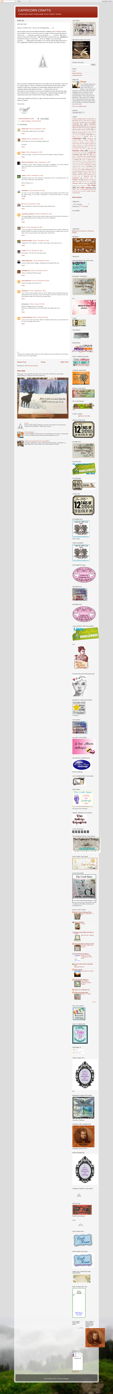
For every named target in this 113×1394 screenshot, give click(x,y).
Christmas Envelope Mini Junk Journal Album (37, 441)
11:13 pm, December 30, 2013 (36, 290)
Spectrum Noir (88, 176)
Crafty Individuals (89, 145)
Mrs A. (23, 227)
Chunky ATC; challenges (78, 142)
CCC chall (85, 134)
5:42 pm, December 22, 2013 (32, 204)
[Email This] (41, 119)
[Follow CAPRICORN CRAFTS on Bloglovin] (79, 696)
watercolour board (76, 191)
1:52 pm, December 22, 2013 (36, 190)
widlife (83, 191)
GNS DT (86, 154)
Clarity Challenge (90, 142)
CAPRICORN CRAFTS (34, 10)
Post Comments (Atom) (31, 365)
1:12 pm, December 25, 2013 (41, 260)
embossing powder (76, 152)
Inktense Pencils (81, 161)
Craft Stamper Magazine (81, 979)
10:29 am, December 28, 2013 (38, 270)
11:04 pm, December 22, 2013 (43, 214)
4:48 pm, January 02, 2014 (36, 304)
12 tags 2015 (85, 120)
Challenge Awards (77, 75)
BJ (22, 204)
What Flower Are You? (79, 1314)
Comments (78, 1052)
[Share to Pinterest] (48, 119)
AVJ (79, 131)
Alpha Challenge (26, 121)
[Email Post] (38, 118)
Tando (73, 185)
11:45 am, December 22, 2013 (34, 175)
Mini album (81, 164)
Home (43, 362)
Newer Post (21, 362)
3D (77, 122)
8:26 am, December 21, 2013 (35, 139)
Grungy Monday (91, 156)
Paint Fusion (85, 168)
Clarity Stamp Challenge (81, 954)
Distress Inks (78, 151)
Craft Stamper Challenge (88, 143)
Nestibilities (89, 166)
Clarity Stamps (76, 143)
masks (75, 164)
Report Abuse (77, 197)
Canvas (88, 133)
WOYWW (76, 192)
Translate (85, 206)
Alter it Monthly (90, 126)
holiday (83, 159)
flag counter (75, 1371)
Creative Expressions (78, 147)
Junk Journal (90, 161)
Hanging (76, 159)
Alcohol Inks (87, 122)
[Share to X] (44, 119)
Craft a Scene (78, 969)
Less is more (85, 163)
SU (87, 181)
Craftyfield (25, 190)
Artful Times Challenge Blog (82, 912)
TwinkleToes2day (27, 240)
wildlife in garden (91, 191)
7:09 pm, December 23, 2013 (34, 227)
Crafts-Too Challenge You (82, 989)
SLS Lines (77, 176)
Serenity (83, 923)
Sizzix (94, 174)
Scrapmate (25, 290)
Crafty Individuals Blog (81, 992)
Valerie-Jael (25, 128)
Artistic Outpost (79, 922)
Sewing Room (77, 171)
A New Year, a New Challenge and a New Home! (86, 957)
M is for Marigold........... (31, 432)
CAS (73, 134)
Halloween (93, 157)
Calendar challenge (77, 133)
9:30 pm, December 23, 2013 (40, 240)
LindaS (24, 250)
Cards (93, 132)
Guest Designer (77, 157)
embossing (91, 151)
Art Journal (82, 129)
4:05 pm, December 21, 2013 (34, 152)
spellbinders (75, 178)
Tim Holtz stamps (36, 121)
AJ (81, 122)
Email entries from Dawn (87, 971)
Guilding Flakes (86, 157)
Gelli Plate (84, 152)
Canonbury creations (28, 214)
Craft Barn (58, 31)
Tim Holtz (91, 185)
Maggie (84, 81)
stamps (74, 181)
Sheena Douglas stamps (80, 173)
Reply (23, 133)
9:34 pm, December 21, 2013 (42, 162)
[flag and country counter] (77, 1370)
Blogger (66, 1378)
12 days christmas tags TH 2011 (81, 118)
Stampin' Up (76, 179)
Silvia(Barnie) (26, 270)
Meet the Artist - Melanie (87, 935)
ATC (88, 129)
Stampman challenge (89, 179)
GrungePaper (80, 156)
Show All (94, 1001)
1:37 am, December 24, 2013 (34, 250)
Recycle (94, 169)
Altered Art (75, 127)
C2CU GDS (91, 131)
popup (78, 169)
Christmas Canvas (76, 140)
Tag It (85, 183)
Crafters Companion (77, 145)
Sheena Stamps (87, 174)
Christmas (90, 138)
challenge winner (88, 136)
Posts (76, 1050)
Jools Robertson (27, 280)
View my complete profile (79, 106)
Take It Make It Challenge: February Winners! (86, 982)
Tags (91, 183)
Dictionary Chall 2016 (80, 148)
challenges (77, 138)
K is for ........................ (30, 423)
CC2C (78, 134)
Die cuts (90, 148)
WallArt (92, 189)
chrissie (24, 139)
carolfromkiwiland (27, 317)
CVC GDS (93, 147)
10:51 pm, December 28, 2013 (40, 280)
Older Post (64, 362)
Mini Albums (88, 164)
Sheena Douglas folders (88, 171)
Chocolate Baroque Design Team (84, 944)
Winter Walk (21, 371)
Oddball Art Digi (76, 168)
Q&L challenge (86, 169)
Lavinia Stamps (75, 163)
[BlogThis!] (43, 119)
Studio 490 (81, 181)
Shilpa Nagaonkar (27, 260)
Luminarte (94, 163)
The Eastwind (81, 185)
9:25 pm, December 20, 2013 (37, 128)
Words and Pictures (27, 162)
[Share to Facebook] (46, 119)
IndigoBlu (89, 159)
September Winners (79, 967)
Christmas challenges (89, 140)
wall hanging (84, 189)
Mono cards (81, 166)
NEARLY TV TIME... (86, 994)
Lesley (24, 175)
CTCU (88, 147)
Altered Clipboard (85, 127)
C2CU (84, 131)
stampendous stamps (88, 177)
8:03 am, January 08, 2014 (40, 317)
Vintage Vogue (75, 189)
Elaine (23, 152)
